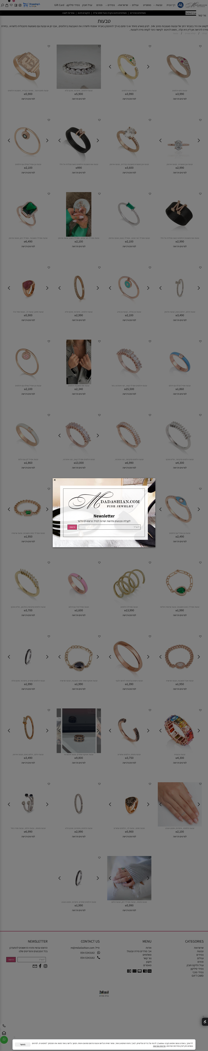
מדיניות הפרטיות (159, 1046)
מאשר (22, 1044)
